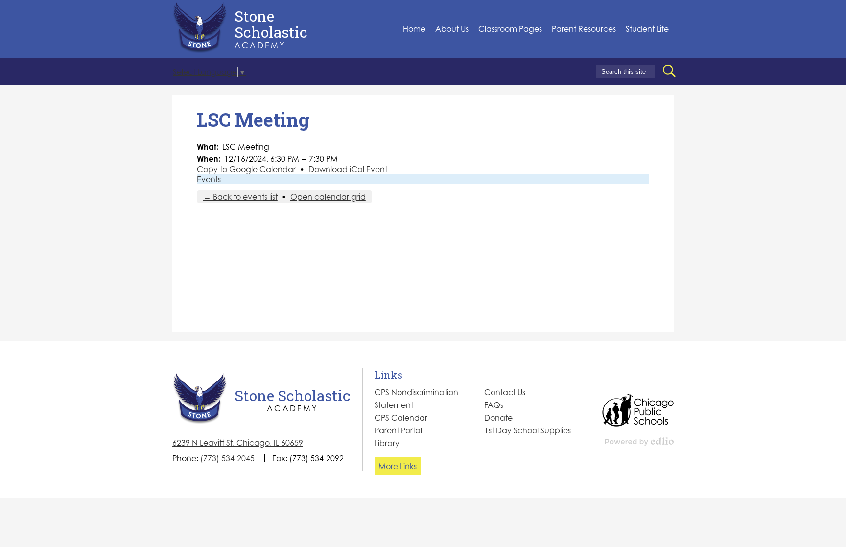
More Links (397, 466)
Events (209, 179)
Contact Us (504, 392)
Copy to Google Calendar (246, 169)
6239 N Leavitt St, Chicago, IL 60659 (237, 443)
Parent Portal (398, 430)
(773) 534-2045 (227, 458)
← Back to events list (240, 197)
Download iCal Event (347, 169)
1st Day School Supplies (527, 430)
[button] (451, 29)
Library (387, 443)
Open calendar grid (328, 197)
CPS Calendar (401, 418)
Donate (498, 418)
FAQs (493, 405)
